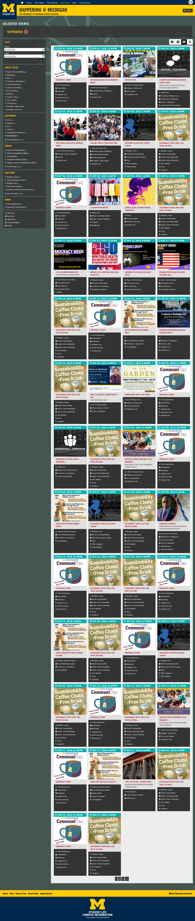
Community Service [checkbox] (14, 84)
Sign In (189, 10)
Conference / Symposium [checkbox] (16, 81)
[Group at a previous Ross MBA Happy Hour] (104, 127)
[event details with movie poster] (173, 256)
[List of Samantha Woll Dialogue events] (139, 314)
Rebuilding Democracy (167, 523)
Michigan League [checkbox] (13, 177)
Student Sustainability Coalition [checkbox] (18, 153)
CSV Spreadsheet (13, 222)
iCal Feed (10, 216)
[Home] (22, 2)
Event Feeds (33, 893)
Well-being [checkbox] (11, 75)
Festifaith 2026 (130, 80)
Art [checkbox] (9, 126)
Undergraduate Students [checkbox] (16, 132)
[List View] (172, 42)
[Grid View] (184, 42)
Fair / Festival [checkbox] (12, 100)
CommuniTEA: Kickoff (63, 80)
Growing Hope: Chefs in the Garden (137, 394)
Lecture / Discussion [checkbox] (14, 87)
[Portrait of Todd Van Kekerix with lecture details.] (104, 378)
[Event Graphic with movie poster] (139, 256)
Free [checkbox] (10, 120)
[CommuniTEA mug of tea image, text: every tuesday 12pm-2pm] (70, 63)
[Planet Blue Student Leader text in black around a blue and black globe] (139, 127)
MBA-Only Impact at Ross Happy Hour (104, 143)
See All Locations (15, 193)
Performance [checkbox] (12, 103)
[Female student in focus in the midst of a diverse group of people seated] (104, 63)
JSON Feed (11, 219)
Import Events (46, 893)
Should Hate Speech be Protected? (103, 782)
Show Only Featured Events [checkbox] (16, 207)
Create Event (85, 2)
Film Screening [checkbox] (12, 91)
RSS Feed (10, 213)
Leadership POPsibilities (99, 207)
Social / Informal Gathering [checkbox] (17, 72)
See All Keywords (15, 140)
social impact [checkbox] (12, 136)
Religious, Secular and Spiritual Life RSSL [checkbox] (22, 163)
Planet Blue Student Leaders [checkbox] (17, 159)
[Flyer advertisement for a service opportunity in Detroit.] (139, 443)
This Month (52, 2)
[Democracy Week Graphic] (70, 256)
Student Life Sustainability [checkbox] (16, 150)
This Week (39, 2)
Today (29, 2)
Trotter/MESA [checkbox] (12, 156)
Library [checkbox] (10, 129)
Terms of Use (20, 893)
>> (126, 878)
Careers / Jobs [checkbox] (12, 97)
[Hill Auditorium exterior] (139, 765)
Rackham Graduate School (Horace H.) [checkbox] (21, 189)
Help (12, 893)
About (5, 893)
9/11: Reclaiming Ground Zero (67, 272)
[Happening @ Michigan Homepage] (8, 17)
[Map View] (190, 42)
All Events (64, 2)
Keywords (17, 32)
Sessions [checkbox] (11, 123)
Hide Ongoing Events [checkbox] (14, 204)
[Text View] (178, 42)
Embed (9, 226)
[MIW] (173, 314)
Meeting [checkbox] (10, 94)
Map (74, 2)
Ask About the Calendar (182, 893)
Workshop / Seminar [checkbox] (14, 109)
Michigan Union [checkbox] (13, 183)
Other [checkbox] (9, 78)
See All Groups (14, 166)
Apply (41, 60)
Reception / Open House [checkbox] (16, 106)
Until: (7, 53)
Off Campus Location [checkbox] (15, 186)
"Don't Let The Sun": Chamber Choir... (138, 782)
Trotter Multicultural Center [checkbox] (17, 180)
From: (7, 46)
